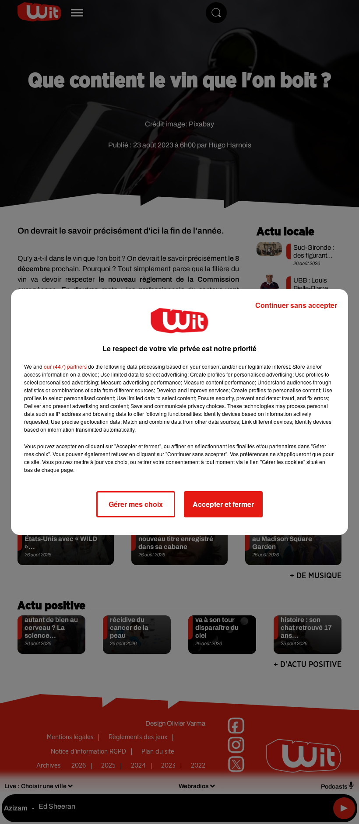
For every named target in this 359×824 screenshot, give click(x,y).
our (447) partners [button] (65, 366)
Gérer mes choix (136, 504)
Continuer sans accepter (296, 305)
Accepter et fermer (223, 504)
